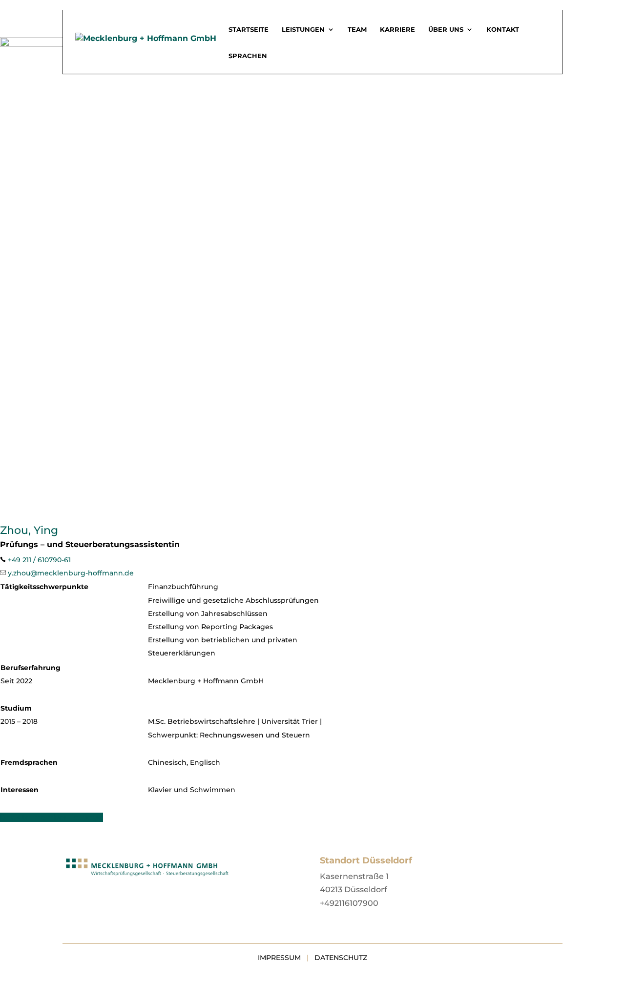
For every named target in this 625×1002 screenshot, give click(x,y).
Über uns (445, 29)
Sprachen (248, 56)
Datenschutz (340, 957)
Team (357, 29)
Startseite (249, 29)
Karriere (397, 29)
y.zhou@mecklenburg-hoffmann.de (71, 573)
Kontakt (502, 29)
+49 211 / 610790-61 (39, 559)
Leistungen (303, 29)
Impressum (279, 957)
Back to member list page (51, 817)
